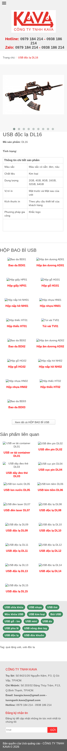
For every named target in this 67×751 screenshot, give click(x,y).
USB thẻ (52, 607)
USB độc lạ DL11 (17, 550)
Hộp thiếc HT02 (50, 386)
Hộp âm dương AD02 (50, 346)
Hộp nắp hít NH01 (16, 305)
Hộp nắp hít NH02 (50, 366)
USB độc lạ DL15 (17, 591)
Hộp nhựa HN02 (16, 386)
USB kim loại (37, 614)
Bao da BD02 (16, 346)
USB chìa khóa (14, 607)
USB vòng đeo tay (35, 628)
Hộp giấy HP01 (16, 285)
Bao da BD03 (16, 407)
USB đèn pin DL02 (50, 449)
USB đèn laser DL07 (17, 510)
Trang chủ (9, 57)
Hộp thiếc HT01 (17, 326)
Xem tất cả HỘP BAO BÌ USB (32, 422)
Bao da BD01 (16, 265)
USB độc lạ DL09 (17, 530)
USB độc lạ (12, 635)
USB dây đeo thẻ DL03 (17, 474)
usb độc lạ (29, 647)
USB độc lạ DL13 (17, 571)
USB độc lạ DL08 (50, 510)
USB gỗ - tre (12, 621)
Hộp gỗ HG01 (50, 285)
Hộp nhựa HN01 (50, 305)
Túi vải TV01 (50, 326)
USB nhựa (35, 607)
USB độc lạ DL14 (50, 571)
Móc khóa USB (14, 614)
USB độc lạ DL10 (50, 530)
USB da (47, 621)
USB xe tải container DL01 (17, 454)
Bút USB (55, 614)
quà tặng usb (13, 647)
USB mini (31, 621)
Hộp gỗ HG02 (16, 366)
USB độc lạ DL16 (28, 57)
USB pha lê (12, 628)
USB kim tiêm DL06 (50, 490)
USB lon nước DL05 (17, 490)
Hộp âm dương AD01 (50, 265)
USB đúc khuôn (34, 635)
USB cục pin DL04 (50, 469)
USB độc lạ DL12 (50, 550)
